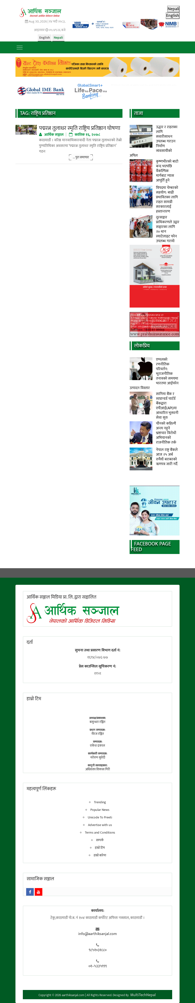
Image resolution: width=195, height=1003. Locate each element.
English (44, 37)
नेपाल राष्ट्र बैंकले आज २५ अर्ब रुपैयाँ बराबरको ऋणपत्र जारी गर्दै (167, 457)
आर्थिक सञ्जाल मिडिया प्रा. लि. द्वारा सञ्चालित (61, 597)
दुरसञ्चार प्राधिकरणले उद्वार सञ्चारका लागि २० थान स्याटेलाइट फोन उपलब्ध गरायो (167, 229)
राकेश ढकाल (97, 746)
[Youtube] (38, 892)
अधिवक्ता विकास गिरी (97, 769)
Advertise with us (100, 825)
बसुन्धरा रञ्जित (97, 722)
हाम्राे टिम (34, 698)
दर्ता (30, 642)
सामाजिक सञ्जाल (40, 879)
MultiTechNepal (143, 995)
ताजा (138, 113)
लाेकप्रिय (142, 345)
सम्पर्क (100, 840)
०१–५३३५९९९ (97, 966)
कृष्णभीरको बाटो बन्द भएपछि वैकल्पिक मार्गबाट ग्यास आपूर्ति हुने (167, 171)
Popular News (99, 810)
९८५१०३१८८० (98, 950)
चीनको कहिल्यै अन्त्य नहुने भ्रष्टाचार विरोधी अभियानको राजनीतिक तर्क (166, 433)
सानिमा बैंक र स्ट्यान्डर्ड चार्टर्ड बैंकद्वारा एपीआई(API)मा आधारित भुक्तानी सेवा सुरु (167, 406)
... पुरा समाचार (81, 157)
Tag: (38, 113)
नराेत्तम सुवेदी (97, 757)
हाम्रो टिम (100, 848)
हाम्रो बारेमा (100, 855)
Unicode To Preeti (100, 817)
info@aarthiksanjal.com (97, 934)
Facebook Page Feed (151, 547)
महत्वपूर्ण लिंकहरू (41, 788)
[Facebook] (30, 892)
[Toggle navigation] (19, 47)
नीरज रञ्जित (97, 734)
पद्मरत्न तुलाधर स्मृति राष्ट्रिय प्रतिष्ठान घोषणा (79, 128)
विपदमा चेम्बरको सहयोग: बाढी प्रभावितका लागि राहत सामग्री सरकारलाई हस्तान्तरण (167, 200)
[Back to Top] (184, 992)
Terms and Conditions (100, 833)
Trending (100, 802)
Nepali (58, 37)
